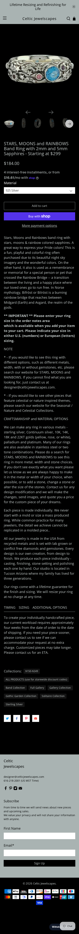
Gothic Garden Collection (21, 696)
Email (9, 845)
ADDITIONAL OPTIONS (50, 607)
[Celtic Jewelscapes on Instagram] (15, 789)
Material (10, 183)
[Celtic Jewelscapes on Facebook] (6, 789)
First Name (12, 828)
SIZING (24, 607)
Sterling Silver (14, 704)
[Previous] (28, 112)
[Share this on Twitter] (7, 718)
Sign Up (39, 863)
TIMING (9, 607)
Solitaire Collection (53, 696)
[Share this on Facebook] (16, 718)
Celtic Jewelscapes (44, 883)
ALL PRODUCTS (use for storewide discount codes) (36, 679)
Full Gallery (37, 687)
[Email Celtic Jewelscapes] (20, 789)
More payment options (39, 226)
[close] (74, 6)
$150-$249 (31, 671)
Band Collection (15, 687)
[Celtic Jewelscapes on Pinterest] (11, 789)
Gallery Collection (60, 687)
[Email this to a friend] (35, 718)
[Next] (51, 112)
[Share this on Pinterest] (26, 718)
